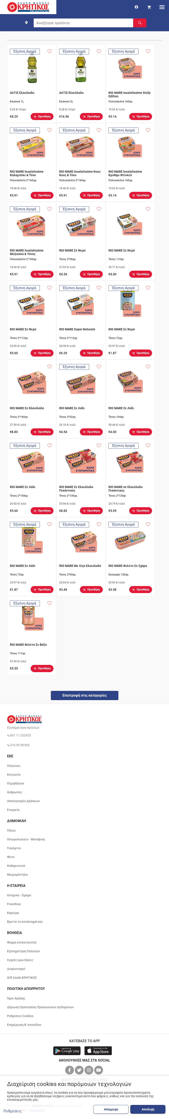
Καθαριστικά (16, 865)
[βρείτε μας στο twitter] (79, 1070)
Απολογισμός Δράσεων (23, 801)
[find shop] (26, 23)
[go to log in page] (136, 7)
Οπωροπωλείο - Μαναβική (26, 839)
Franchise (14, 904)
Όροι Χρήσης (16, 998)
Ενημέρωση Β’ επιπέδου (24, 1025)
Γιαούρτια (14, 848)
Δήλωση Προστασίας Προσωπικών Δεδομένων (40, 1007)
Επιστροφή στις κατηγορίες (84, 695)
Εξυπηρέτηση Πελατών (23, 951)
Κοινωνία (13, 774)
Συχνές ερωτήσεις (20, 960)
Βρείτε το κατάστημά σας (25, 921)
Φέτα (10, 857)
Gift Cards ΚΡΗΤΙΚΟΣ (22, 977)
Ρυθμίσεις (13, 1111)
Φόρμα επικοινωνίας (22, 942)
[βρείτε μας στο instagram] (89, 1070)
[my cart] (149, 7)
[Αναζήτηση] (139, 22)
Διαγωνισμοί (16, 969)
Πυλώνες (13, 766)
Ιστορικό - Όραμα (19, 895)
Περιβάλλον (15, 783)
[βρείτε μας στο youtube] (99, 1070)
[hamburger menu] (162, 7)
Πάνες (11, 830)
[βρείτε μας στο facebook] (70, 1070)
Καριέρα (13, 913)
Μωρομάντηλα (17, 874)
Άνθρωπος (14, 792)
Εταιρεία (13, 810)
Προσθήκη (44, 116)
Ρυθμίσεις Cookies (20, 1016)
